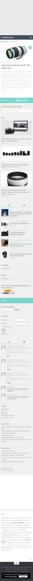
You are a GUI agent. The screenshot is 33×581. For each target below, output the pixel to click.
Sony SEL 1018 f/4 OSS (15, 543)
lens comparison (6, 523)
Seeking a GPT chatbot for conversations (12, 437)
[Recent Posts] (9, 205)
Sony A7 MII (20, 535)
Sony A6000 (12, 537)
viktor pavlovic (26, 545)
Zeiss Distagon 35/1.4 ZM (10, 547)
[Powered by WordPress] (10, 571)
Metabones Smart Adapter (6, 525)
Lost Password (5, 334)
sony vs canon (4, 545)
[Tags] (24, 342)
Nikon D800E (22, 530)
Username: (4, 320)
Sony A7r (5, 537)
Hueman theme (25, 571)
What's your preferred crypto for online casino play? (15, 453)
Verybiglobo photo (7, 37)
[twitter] (22, 100)
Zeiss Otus (3, 550)
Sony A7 (13, 534)
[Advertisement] (16, 17)
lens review (18, 522)
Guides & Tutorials (14, 242)
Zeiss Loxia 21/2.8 (20, 547)
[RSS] (28, 100)
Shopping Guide (14, 230)
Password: (4, 323)
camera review (14, 518)
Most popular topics (6, 468)
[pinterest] (25, 100)
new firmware (16, 530)
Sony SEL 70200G (26, 542)
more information (13, 576)
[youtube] (16, 100)
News (7, 62)
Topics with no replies (7, 470)
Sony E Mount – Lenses (7, 417)
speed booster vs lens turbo (13, 545)
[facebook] (19, 100)
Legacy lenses (5, 409)
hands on (20, 520)
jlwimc (8, 356)
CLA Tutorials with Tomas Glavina (18, 240)
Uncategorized (22, 230)
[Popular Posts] (24, 205)
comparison (5, 520)
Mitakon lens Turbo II (8, 530)
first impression (13, 520)
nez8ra (9, 369)
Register (3, 332)
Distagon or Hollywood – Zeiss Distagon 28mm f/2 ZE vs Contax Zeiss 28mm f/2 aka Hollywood (21, 214)
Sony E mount (18, 537)
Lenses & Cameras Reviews (17, 221)
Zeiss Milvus (27, 547)
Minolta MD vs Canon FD (8, 451)
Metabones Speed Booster (17, 525)
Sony (26, 221)
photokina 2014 (6, 532)
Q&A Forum (4, 413)
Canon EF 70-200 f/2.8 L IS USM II (24, 518)
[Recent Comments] (9, 342)
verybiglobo (21, 545)
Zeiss (11, 210)
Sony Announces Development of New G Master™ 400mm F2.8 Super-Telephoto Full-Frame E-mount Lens (15, 192)
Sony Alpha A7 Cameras (7, 415)
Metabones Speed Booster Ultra (20, 527)
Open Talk (4, 411)
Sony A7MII (26, 535)
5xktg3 (9, 383)
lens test (27, 523)
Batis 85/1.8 (8, 518)
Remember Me (7, 327)
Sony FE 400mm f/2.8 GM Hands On (19, 223)
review (23, 532)
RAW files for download (16, 532)
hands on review (27, 520)
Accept (23, 576)
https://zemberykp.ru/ (7, 435)
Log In (3, 329)
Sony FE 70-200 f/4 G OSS (18, 540)
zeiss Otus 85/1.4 (9, 550)
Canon (3, 62)
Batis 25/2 (3, 518)
